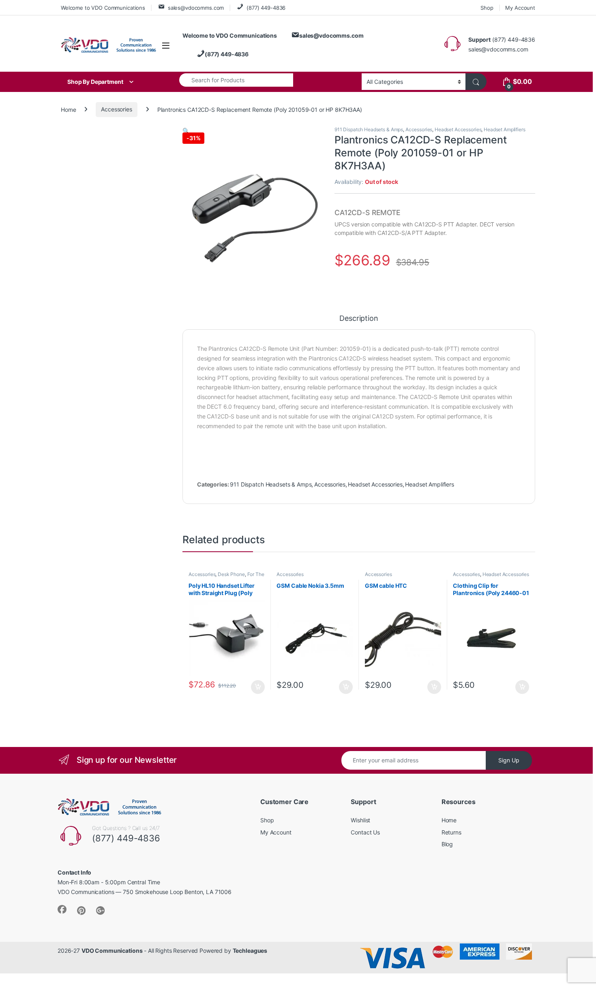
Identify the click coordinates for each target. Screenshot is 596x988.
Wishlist (360, 820)
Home (68, 109)
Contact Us (365, 832)
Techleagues (250, 950)
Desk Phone (231, 574)
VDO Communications (111, 950)
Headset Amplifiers (504, 129)
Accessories (116, 109)
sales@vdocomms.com (196, 7)
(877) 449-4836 (266, 7)
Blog (447, 844)
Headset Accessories (458, 129)
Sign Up (508, 760)
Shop (486, 7)
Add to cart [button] (258, 687)
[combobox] (236, 79)
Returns (451, 832)
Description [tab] (358, 318)
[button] (185, 130)
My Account (520, 7)
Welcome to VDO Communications (103, 7)
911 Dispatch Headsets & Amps (368, 129)
